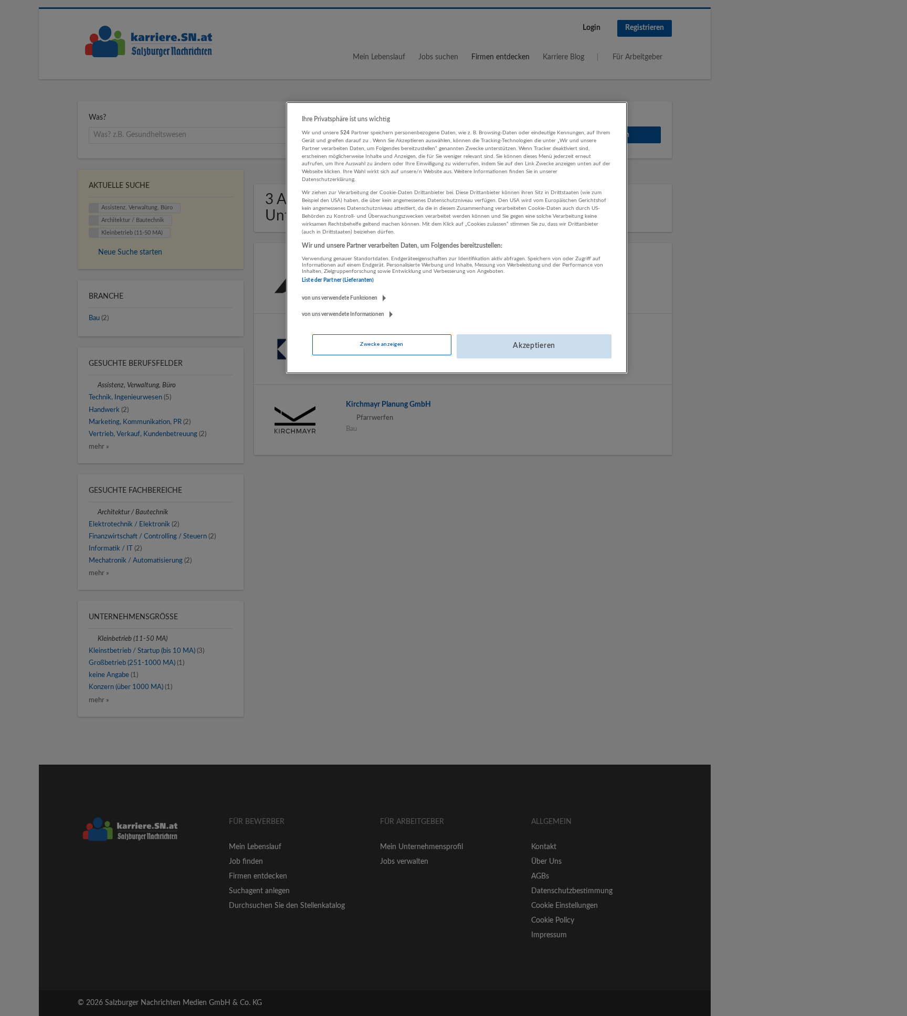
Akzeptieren (534, 346)
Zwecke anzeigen (381, 344)
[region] (456, 238)
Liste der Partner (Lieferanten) (338, 280)
